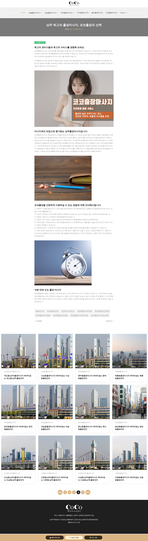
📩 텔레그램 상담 (55, 537)
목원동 (39, 321)
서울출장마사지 (34, 13)
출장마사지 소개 (74, 522)
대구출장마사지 (83, 13)
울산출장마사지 (97, 13)
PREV (60, 492)
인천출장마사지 (111, 13)
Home (23, 13)
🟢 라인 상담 (93, 537)
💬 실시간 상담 (74, 537)
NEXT (88, 492)
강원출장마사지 (50, 13)
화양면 (109, 321)
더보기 (122, 13)
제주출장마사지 (66, 13)
